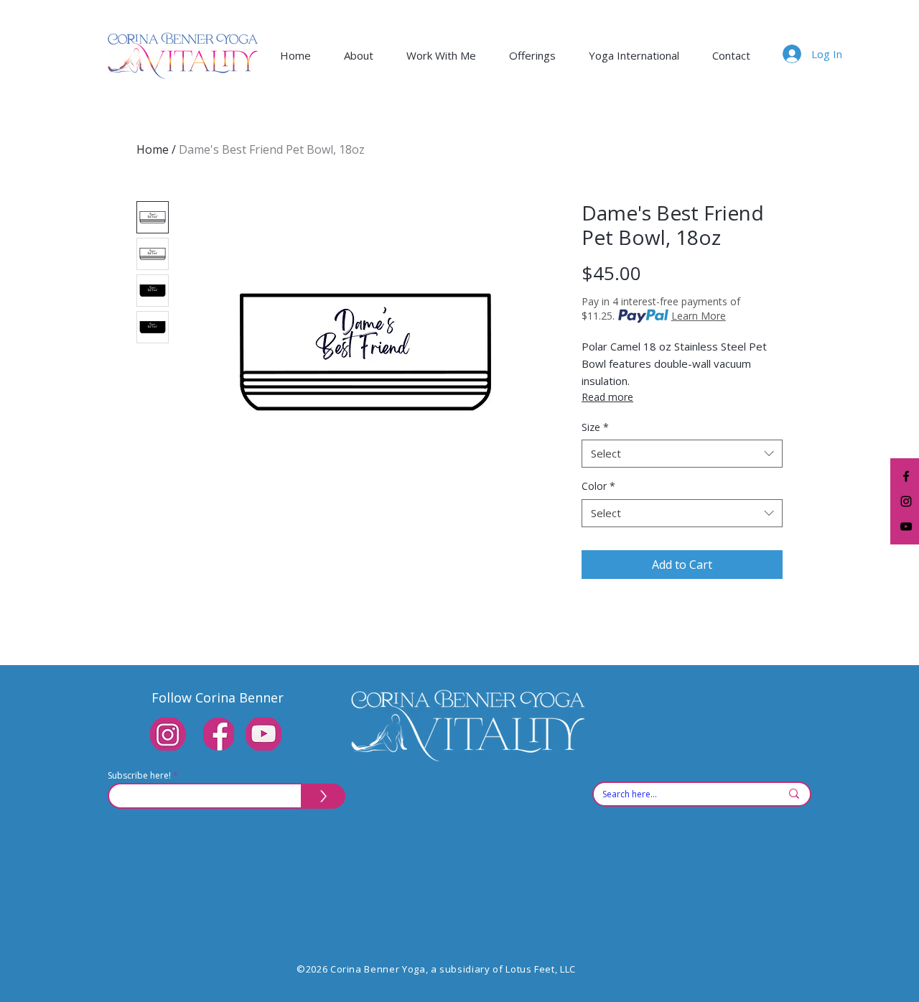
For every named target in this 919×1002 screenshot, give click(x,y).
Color (598, 486)
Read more (607, 397)
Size (595, 427)
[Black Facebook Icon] (906, 476)
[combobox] (682, 454)
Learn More (698, 316)
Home (152, 149)
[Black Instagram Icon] (906, 501)
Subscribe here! (139, 775)
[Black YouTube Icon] (906, 526)
